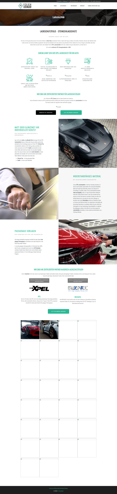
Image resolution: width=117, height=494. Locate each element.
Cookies (66, 488)
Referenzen (74, 5)
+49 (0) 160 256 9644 (85, 1)
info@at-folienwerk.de (96, 1)
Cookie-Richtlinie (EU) (94, 5)
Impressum (51, 488)
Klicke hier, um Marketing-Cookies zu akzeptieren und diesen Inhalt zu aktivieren (39, 280)
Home (55, 5)
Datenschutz (57, 488)
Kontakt (82, 5)
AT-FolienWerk (60, 491)
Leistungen (63, 6)
